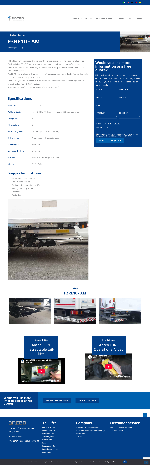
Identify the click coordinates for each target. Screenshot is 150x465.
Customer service (104, 18)
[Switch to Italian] (124, 3)
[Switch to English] (128, 3)
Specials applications (50, 449)
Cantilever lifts (48, 434)
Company (76, 18)
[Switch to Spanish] (140, 3)
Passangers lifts (48, 446)
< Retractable (16, 35)
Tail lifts (89, 18)
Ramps (44, 443)
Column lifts (47, 440)
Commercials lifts (49, 430)
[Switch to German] (132, 3)
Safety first (80, 434)
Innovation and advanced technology (90, 430)
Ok (125, 462)
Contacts (121, 18)
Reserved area (135, 18)
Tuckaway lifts (48, 437)
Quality (79, 437)
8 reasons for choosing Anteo (87, 427)
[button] (10, 311)
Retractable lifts (48, 427)
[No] (146, 462)
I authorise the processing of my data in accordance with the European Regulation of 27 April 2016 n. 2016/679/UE (117, 135)
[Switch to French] (136, 3)
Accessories (46, 452)
